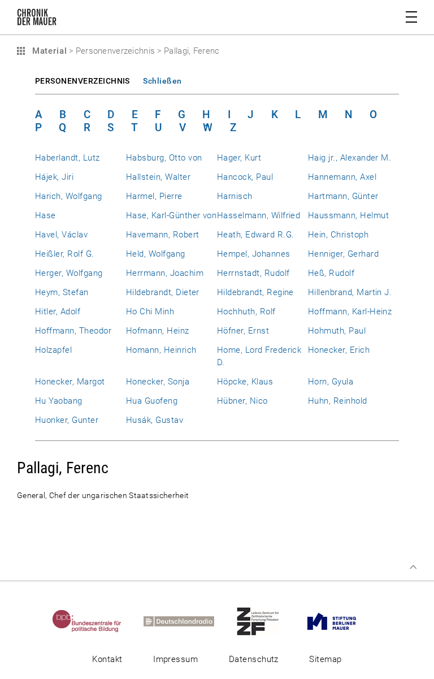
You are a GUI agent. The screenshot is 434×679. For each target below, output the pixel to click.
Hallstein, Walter (158, 177)
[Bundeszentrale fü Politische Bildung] (97, 620)
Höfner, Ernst (243, 331)
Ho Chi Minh (150, 311)
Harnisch (235, 196)
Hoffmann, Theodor (73, 331)
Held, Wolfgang (155, 254)
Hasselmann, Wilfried (258, 215)
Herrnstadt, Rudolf (253, 273)
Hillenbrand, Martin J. (350, 292)
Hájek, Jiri (54, 177)
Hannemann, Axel (342, 177)
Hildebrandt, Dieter (162, 292)
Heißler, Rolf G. (64, 254)
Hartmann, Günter (343, 196)
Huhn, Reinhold (337, 401)
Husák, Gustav (154, 420)
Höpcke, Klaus (245, 382)
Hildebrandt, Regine (255, 292)
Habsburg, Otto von (164, 158)
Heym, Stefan (62, 292)
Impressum (175, 659)
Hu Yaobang (59, 401)
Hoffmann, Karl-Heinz (350, 311)
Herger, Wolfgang (69, 273)
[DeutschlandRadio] (189, 620)
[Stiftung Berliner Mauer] (341, 620)
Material (48, 51)
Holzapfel (53, 350)
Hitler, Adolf (57, 311)
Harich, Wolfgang (68, 196)
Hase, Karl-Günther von (171, 215)
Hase (45, 215)
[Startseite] (37, 19)
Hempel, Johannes (253, 254)
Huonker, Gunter (66, 420)
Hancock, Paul (245, 177)
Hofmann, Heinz (157, 331)
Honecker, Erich (339, 350)
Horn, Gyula (330, 382)
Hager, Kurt (239, 158)
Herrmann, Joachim (164, 273)
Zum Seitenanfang (413, 567)
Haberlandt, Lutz (67, 158)
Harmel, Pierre (154, 196)
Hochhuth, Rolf (246, 311)
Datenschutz (254, 659)
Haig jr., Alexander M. (349, 158)
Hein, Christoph (338, 235)
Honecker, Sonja (157, 382)
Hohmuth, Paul (337, 331)
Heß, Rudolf (331, 273)
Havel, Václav (61, 235)
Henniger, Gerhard (343, 254)
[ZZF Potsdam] (268, 620)
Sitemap (325, 659)
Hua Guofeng (151, 401)
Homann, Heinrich (161, 350)
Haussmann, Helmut (348, 215)
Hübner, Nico (242, 401)
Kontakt (107, 659)
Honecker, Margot (70, 382)
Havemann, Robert (162, 235)
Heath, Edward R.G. (255, 235)
